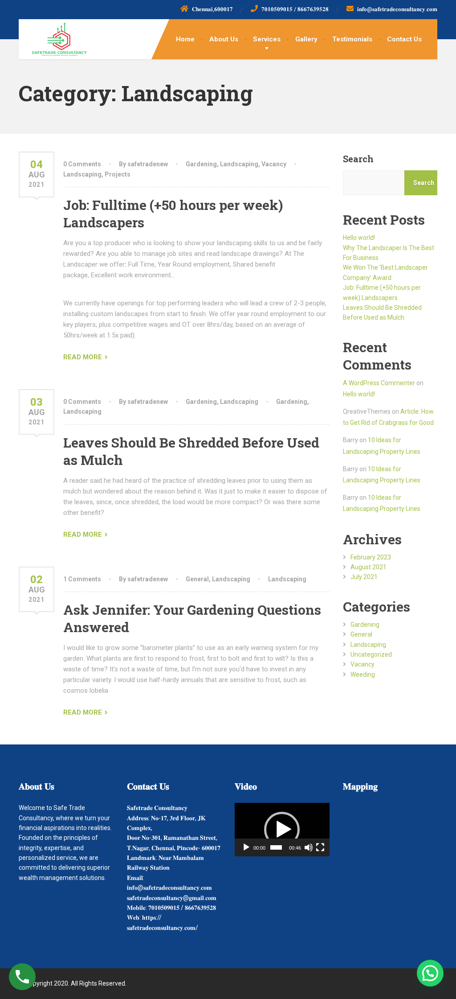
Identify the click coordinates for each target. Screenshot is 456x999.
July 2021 (364, 576)
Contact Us (404, 39)
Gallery (306, 39)
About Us (223, 39)
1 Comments (82, 579)
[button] (282, 829)
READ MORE (82, 357)
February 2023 (370, 557)
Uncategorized (371, 654)
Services (267, 39)
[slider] (276, 847)
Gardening (201, 164)
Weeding (362, 674)
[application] (282, 829)
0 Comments (82, 164)
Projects (117, 174)
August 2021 (368, 567)
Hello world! (359, 237)
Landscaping (239, 164)
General (197, 579)
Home (185, 39)
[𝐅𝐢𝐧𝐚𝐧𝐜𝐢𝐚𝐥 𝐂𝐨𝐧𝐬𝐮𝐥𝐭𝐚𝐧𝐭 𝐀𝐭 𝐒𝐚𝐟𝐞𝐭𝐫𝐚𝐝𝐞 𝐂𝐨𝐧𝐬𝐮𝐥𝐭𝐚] (53, 37)
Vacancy (273, 164)
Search (358, 158)
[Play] (246, 847)
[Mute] (308, 847)
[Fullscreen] (320, 847)
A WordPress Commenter (379, 382)
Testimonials (352, 39)
